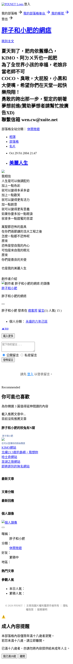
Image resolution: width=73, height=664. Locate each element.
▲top (5, 328)
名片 (12, 146)
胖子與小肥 (7, 436)
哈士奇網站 (9, 457)
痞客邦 (32, 310)
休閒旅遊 (33, 129)
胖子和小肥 (9, 288)
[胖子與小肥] (3, 439)
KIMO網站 (9, 447)
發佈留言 (8, 359)
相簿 (12, 137)
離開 (22, 656)
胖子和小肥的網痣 (26, 30)
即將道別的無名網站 (16, 466)
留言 (41, 310)
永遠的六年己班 (36, 321)
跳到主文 (8, 41)
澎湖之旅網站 (11, 461)
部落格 (14, 141)
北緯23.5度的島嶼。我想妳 (20, 452)
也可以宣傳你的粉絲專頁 (13, 443)
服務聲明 (42, 609)
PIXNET (18, 605)
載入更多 (8, 336)
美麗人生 (18, 162)
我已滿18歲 (9, 656)
